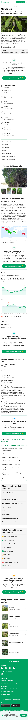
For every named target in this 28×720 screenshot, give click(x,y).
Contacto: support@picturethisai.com (10, 699)
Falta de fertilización (7, 492)
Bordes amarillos (6, 510)
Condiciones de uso (18, 688)
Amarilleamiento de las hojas (10, 499)
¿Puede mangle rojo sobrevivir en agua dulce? (13, 468)
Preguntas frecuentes (6, 697)
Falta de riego (6, 514)
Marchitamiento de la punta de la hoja (12, 503)
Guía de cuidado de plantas (8, 683)
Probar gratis (20, 2)
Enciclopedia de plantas (6, 5)
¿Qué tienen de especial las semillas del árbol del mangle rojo (13, 449)
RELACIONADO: (13, 440)
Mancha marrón (6, 496)
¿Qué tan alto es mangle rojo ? (10, 457)
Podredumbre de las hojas (9, 522)
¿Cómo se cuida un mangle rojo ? (11, 464)
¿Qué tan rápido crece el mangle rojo (12, 460)
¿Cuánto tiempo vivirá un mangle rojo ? (13, 478)
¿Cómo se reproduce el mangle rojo (12, 453)
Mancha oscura (6, 507)
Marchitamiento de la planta (10, 518)
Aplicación (18, 683)
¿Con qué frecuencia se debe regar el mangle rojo (12, 473)
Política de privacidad (6, 688)
